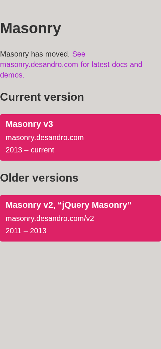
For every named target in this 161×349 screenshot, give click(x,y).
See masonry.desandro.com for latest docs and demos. (71, 64)
